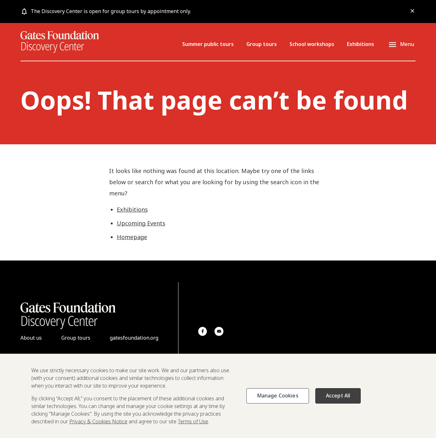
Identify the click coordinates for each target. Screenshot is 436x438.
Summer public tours (208, 44)
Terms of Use (193, 421)
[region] (218, 396)
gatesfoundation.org (134, 337)
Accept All (338, 395)
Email (218, 331)
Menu (407, 44)
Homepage (132, 237)
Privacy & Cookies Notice (98, 421)
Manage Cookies (277, 395)
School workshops (311, 44)
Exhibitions (360, 44)
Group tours (261, 44)
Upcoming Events (141, 223)
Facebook (202, 331)
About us (31, 337)
